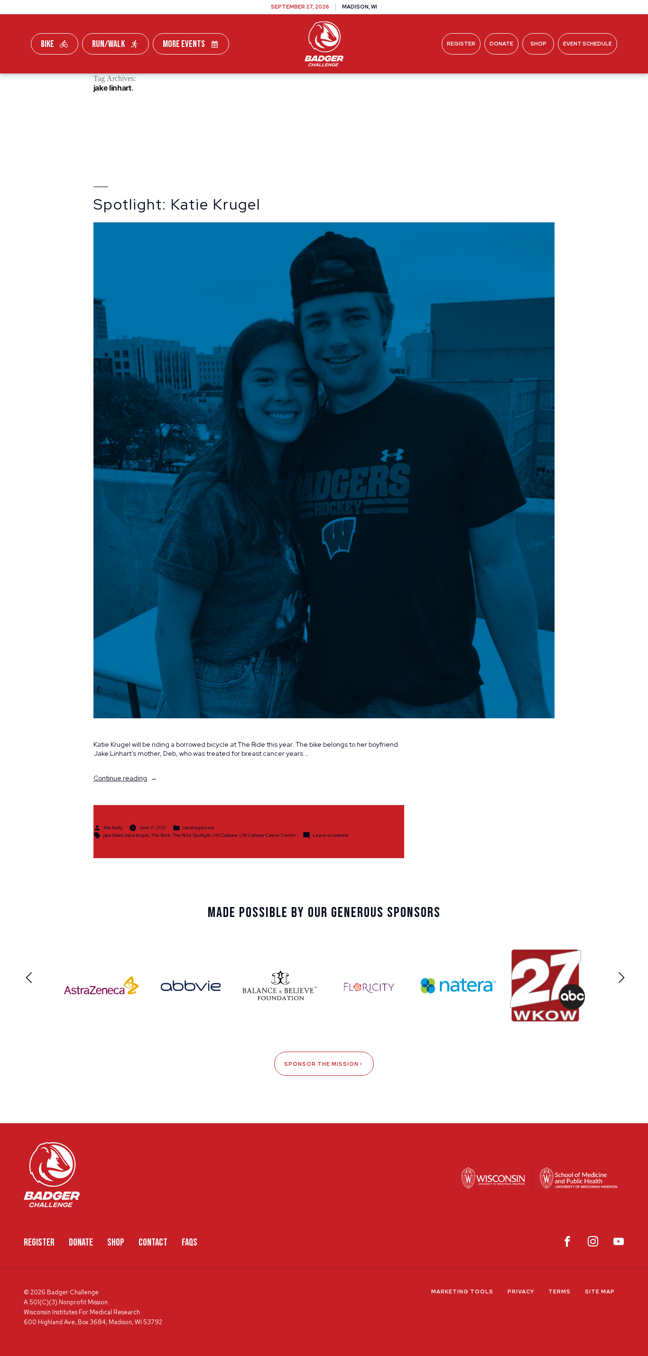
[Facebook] (567, 1243)
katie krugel (137, 835)
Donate (501, 43)
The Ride (160, 835)
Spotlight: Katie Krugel (176, 204)
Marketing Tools (462, 1291)
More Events (184, 44)
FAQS (189, 1242)
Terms (559, 1291)
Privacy (521, 1291)
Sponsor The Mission (321, 1064)
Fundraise (191, 84)
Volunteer (348, 84)
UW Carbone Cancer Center (268, 835)
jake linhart (113, 835)
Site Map (600, 1291)
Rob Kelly (112, 827)
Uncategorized (198, 827)
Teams (244, 84)
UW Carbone (225, 835)
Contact (153, 1242)
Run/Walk (108, 44)
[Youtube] (618, 1243)
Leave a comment (331, 835)
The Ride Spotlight (191, 835)
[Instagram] (593, 1243)
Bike (47, 44)
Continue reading (125, 778)
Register (461, 43)
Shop (538, 43)
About (456, 84)
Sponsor (407, 84)
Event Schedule (587, 43)
